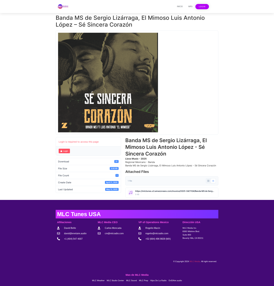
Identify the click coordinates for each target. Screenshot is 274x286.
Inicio (180, 6)
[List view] (213, 181)
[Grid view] (208, 181)
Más (190, 6)
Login (65, 151)
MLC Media (195, 261)
